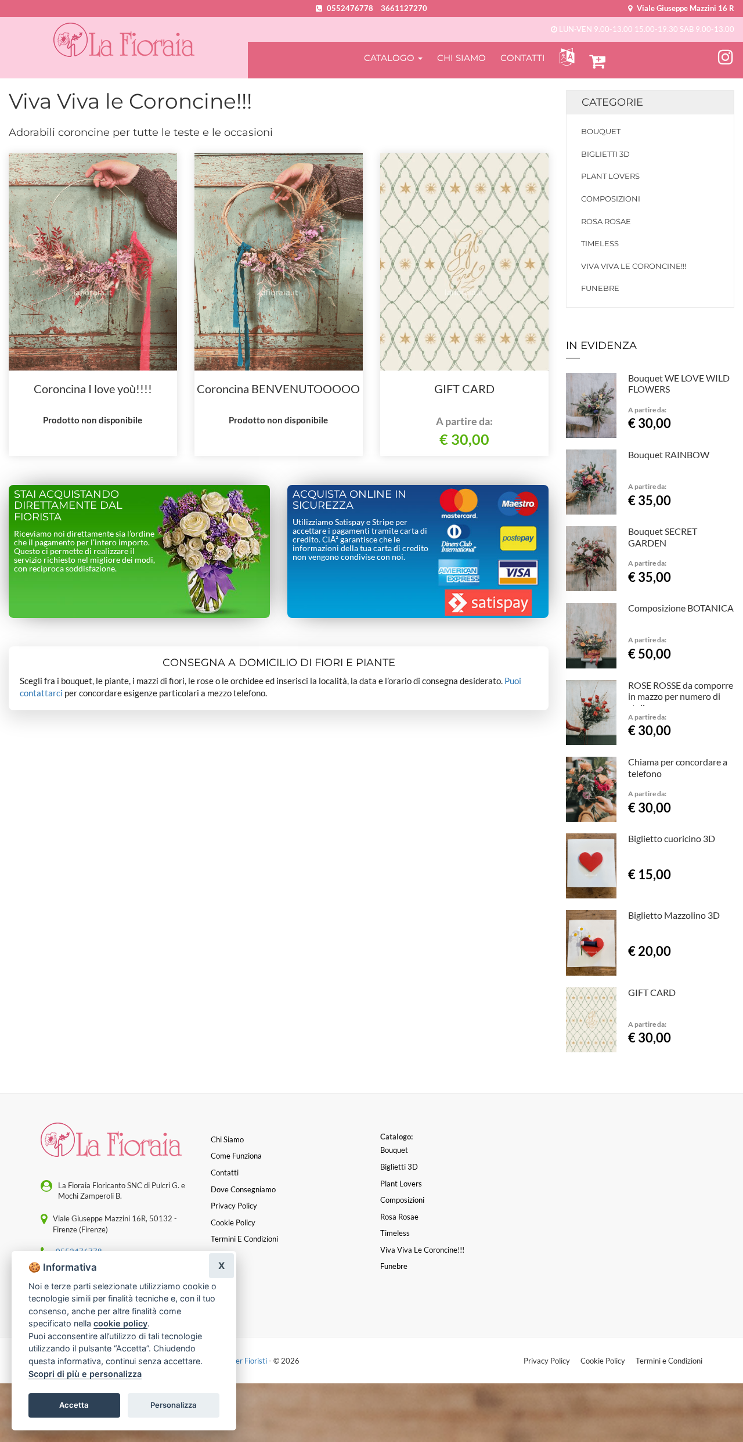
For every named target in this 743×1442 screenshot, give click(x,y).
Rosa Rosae (606, 221)
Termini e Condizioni (669, 1360)
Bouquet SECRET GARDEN (662, 537)
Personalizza (173, 1404)
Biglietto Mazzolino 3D (674, 914)
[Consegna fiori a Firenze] (124, 40)
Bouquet (601, 131)
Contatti (225, 1172)
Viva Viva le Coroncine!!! (633, 266)
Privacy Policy (547, 1360)
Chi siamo (227, 1139)
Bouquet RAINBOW (668, 454)
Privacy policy (234, 1205)
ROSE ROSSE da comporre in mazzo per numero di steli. (680, 696)
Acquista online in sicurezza (349, 500)
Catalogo (390, 57)
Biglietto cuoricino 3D (671, 838)
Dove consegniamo (243, 1189)
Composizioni (610, 198)
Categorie (612, 102)
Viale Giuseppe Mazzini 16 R (684, 8)
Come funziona (236, 1155)
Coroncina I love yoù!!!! (93, 388)
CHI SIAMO (461, 57)
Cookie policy (233, 1222)
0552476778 (350, 8)
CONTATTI (522, 57)
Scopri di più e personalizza (85, 1374)
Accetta (74, 1404)
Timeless (600, 243)
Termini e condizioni (244, 1238)
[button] (564, 57)
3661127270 (404, 8)
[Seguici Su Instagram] (725, 55)
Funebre (600, 288)
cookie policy (120, 1323)
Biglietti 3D (605, 154)
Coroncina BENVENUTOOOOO (278, 388)
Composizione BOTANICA (681, 607)
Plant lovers (610, 176)
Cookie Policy (602, 1360)
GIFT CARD (464, 388)
